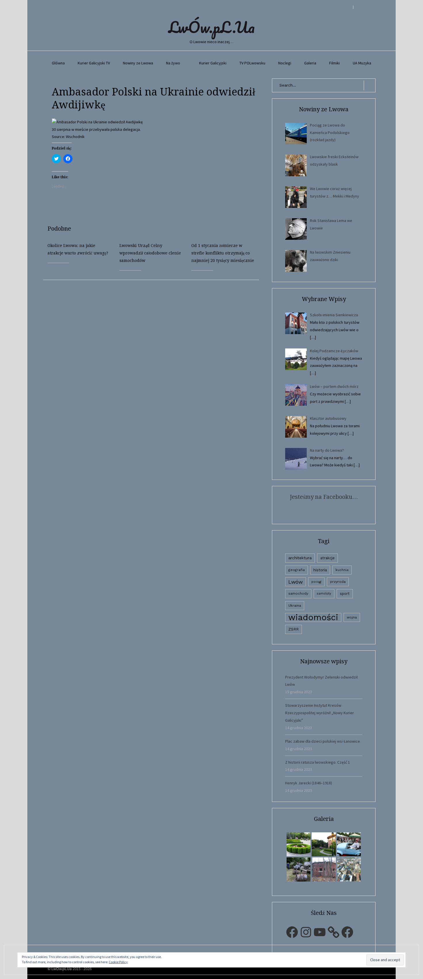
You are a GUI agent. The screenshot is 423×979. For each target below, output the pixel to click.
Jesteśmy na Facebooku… (324, 496)
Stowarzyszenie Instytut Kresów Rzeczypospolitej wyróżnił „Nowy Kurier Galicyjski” (319, 713)
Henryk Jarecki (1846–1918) (308, 783)
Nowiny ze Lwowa (138, 63)
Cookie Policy (118, 962)
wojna (352, 617)
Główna (58, 63)
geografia (296, 570)
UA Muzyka (362, 63)
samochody (298, 593)
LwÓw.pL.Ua (211, 27)
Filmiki (334, 63)
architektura (300, 557)
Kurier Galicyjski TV (94, 63)
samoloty (324, 593)
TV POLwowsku (252, 63)
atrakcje (327, 558)
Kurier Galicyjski (212, 63)
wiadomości (313, 617)
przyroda (338, 582)
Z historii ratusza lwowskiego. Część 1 (317, 762)
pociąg (316, 582)
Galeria (310, 63)
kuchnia (342, 570)
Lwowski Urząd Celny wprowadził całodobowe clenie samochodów (150, 253)
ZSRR (293, 629)
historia (320, 570)
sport (345, 593)
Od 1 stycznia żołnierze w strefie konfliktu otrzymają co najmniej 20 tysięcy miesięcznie (222, 253)
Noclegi (284, 63)
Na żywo (173, 63)
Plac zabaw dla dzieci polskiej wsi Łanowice (322, 741)
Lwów (295, 582)
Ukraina (294, 606)
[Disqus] (155, 352)
